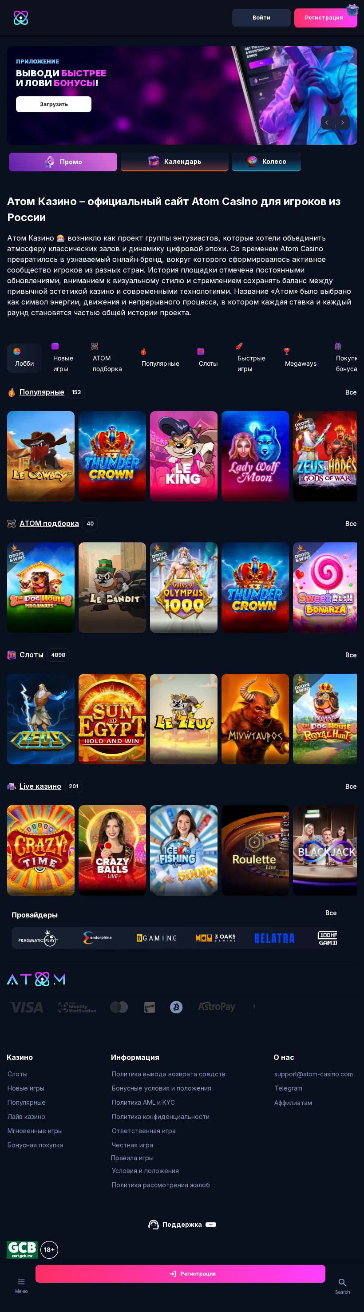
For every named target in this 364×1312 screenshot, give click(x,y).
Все (351, 392)
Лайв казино (26, 1116)
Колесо (274, 161)
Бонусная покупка (35, 1145)
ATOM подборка (107, 363)
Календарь (183, 161)
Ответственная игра (144, 1130)
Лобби (24, 363)
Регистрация (324, 17)
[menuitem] (35, 1074)
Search (342, 1292)
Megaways (301, 363)
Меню (21, 1291)
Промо (71, 162)
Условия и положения (145, 1170)
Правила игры (132, 1158)
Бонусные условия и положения (161, 1088)
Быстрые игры (251, 363)
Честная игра (132, 1145)
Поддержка (182, 1224)
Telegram (288, 1088)
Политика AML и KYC (143, 1102)
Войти (261, 17)
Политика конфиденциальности (161, 1116)
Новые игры (63, 363)
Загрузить (54, 104)
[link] (38, 938)
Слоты (208, 363)
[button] (328, 122)
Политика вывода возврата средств (169, 1074)
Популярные (160, 363)
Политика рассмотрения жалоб (161, 1185)
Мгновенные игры (35, 1130)
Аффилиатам (293, 1103)
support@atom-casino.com (313, 1074)
